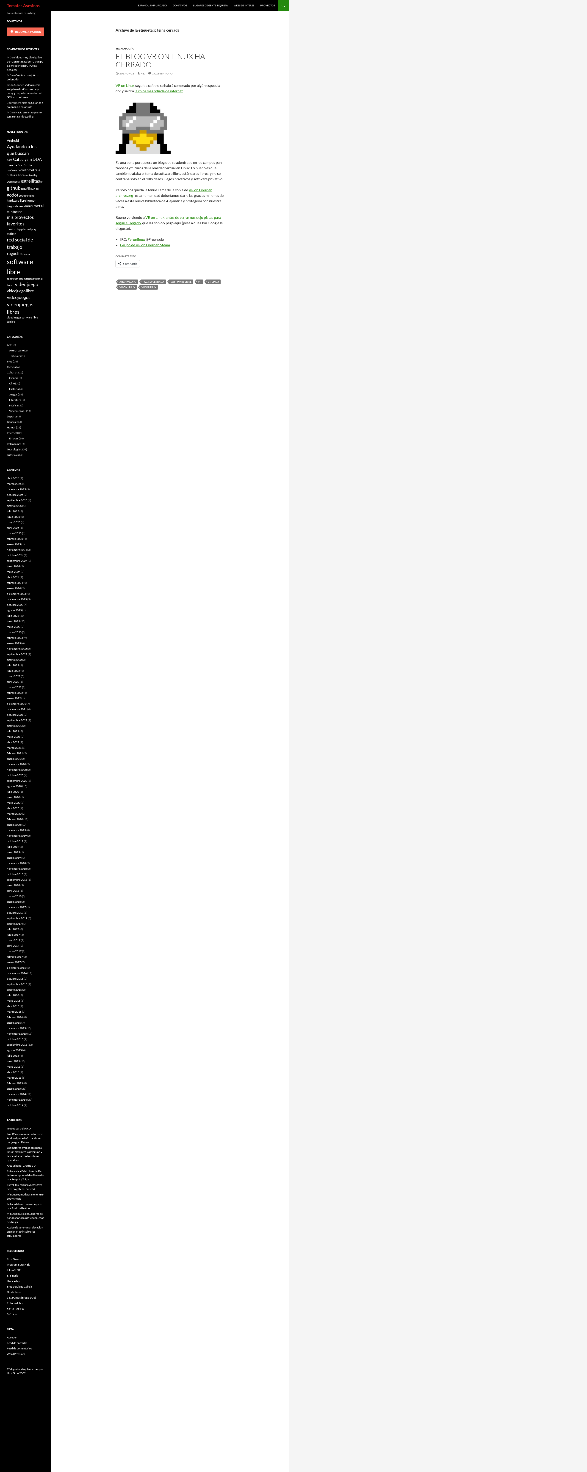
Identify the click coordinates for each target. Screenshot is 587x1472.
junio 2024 (13, 566)
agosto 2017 (14, 923)
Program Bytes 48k (18, 1264)
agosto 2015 (14, 1050)
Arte (9, 345)
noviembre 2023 (17, 599)
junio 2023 (13, 621)
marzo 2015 (14, 1077)
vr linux (213, 281)
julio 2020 (13, 791)
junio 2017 (13, 934)
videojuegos (18, 297)
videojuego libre (20, 290)
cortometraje (30, 170)
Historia (14, 389)
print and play (28, 229)
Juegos (13, 394)
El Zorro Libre (15, 1303)
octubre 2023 (15, 604)
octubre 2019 (15, 841)
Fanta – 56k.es (15, 1308)
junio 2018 (13, 885)
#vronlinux (136, 239)
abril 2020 (13, 808)
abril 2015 (13, 1072)
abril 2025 (13, 527)
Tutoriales (13, 455)
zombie (11, 321)
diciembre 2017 (16, 907)
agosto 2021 (14, 725)
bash (10, 159)
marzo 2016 (14, 1011)
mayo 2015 (13, 1066)
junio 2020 (13, 797)
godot (12, 194)
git (41, 181)
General (12, 422)
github (14, 188)
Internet (12, 433)
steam (22, 278)
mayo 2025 (13, 522)
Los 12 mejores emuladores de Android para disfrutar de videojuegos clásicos (25, 1138)
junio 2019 (13, 852)
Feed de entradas (17, 1343)
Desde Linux (14, 1292)
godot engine (26, 195)
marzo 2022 (14, 687)
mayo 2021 (13, 736)
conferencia (13, 170)
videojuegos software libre (22, 317)
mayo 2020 (13, 802)
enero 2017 (14, 962)
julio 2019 (13, 846)
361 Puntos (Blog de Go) (21, 1297)
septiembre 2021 (17, 720)
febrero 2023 (15, 637)
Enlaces (13, 438)
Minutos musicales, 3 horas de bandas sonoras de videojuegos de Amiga (25, 1218)
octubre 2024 (15, 555)
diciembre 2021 (16, 703)
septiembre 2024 (17, 560)
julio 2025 (13, 511)
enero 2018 (14, 901)
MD (143, 73)
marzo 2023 (14, 632)
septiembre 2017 (17, 918)
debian (29, 175)
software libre (181, 281)
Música (13, 405)
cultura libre (16, 175)
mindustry (14, 212)
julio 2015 (13, 1055)
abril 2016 (13, 1006)
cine (30, 165)
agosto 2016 (14, 989)
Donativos (180, 5)
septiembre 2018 (17, 879)
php (18, 229)
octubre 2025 (15, 494)
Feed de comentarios (19, 1348)
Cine (12, 383)
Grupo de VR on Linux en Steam (145, 245)
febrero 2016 (15, 1017)
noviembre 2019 (17, 835)
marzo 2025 (14, 533)
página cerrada (153, 281)
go (37, 188)
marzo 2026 (14, 483)
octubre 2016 (15, 978)
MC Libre (12, 1314)
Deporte (12, 416)
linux (29, 206)
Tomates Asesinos (23, 5)
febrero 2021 (15, 753)
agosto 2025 (14, 505)
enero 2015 (14, 1088)
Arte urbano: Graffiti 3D (21, 1165)
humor (31, 200)
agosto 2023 (14, 610)
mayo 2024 (13, 571)
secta (27, 253)
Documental (13, 181)
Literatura (15, 400)
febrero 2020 (15, 819)
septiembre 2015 (17, 1044)
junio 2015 (13, 1061)
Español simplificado (152, 5)
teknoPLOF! (14, 1270)
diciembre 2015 (16, 1028)
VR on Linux (125, 85)
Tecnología (125, 48)
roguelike (15, 253)
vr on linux (127, 287)
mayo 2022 (13, 676)
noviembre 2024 (17, 549)
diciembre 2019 (16, 830)
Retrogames (14, 444)
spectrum (12, 278)
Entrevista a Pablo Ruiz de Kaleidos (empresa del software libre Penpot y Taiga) (25, 1175)
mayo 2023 (13, 626)
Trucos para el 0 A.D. (19, 1128)
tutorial (38, 278)
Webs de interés (244, 5)
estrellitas (30, 181)
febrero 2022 (15, 692)
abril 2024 (13, 577)
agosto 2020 (14, 786)
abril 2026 (13, 478)
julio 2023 (13, 615)
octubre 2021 (15, 714)
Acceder (12, 1337)
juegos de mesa (16, 206)
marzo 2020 (14, 813)
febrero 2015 (15, 1083)
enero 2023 (14, 643)
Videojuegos (16, 411)
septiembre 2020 (17, 780)
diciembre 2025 (16, 489)
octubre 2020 (15, 775)
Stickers (16, 356)
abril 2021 (13, 742)
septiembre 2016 (17, 984)
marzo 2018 (14, 896)
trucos (30, 278)
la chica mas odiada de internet (159, 91)
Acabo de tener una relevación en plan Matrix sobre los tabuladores (25, 1231)
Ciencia (11, 367)
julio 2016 (13, 995)
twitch (10, 285)
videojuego (26, 284)
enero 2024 (14, 588)
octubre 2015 (15, 1039)
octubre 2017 (15, 912)
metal (38, 205)
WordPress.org (16, 1354)
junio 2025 (13, 516)
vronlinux (148, 287)
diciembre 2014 (16, 1094)
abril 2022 (13, 681)
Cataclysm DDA (27, 159)
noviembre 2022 (17, 648)
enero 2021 (14, 758)
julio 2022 (13, 665)
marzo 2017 (14, 951)
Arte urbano (16, 350)
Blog (9, 361)
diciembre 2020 (16, 764)
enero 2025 (14, 544)
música (11, 229)
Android (13, 140)
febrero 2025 (15, 538)
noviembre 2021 (17, 709)
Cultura (11, 372)
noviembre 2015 (17, 1033)
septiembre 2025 (17, 500)
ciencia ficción (17, 165)
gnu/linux (28, 188)
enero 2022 (14, 698)
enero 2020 (14, 824)
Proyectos (267, 5)
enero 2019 (14, 857)
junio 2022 (13, 670)
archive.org (127, 281)
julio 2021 (13, 731)
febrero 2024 (15, 582)
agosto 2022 (14, 659)
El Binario (13, 1275)
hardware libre (16, 200)
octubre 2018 (15, 874)
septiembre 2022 (17, 654)
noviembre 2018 (17, 868)
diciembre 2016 (16, 967)
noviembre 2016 (17, 973)
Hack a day (13, 1281)
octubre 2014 (15, 1105)
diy (35, 175)
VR (199, 281)
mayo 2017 (13, 940)
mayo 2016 (13, 1000)
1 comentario (162, 73)
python (11, 234)
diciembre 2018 (16, 863)
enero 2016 (14, 1022)
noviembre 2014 (17, 1099)
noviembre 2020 (17, 769)
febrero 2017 (15, 956)
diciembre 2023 (16, 593)
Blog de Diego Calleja (19, 1286)
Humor (11, 427)
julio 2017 (13, 929)
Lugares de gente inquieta (210, 5)
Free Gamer (14, 1259)
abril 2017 (13, 945)
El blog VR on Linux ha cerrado (160, 60)
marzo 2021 (14, 747)
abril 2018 (13, 890)
